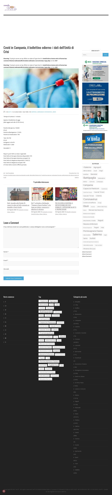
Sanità (77, 432)
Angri (101, 171)
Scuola (77, 445)
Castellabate (104, 188)
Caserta (77, 326)
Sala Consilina (86, 235)
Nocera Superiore (87, 227)
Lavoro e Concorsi (80, 389)
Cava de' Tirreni (99, 192)
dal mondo (78, 351)
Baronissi (94, 174)
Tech (76, 463)
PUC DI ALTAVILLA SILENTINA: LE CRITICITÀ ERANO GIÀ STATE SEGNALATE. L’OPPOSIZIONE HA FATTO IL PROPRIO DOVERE (65, 206)
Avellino (85, 174)
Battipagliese (101, 178)
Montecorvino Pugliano (89, 213)
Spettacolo (78, 451)
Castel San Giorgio (87, 192)
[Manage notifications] (3, 491)
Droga (99, 202)
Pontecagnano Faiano (93, 231)
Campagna (100, 181)
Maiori (84, 210)
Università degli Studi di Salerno (91, 241)
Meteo (77, 395)
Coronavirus (90, 199)
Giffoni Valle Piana (102, 206)
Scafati (92, 238)
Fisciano (93, 206)
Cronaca (26, 210)
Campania (34, 112)
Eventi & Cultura (35, 214)
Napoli (100, 220)
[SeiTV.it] (10, 6)
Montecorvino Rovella (88, 217)
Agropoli (97, 167)
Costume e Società (80, 333)
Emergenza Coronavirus (44, 112)
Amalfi (95, 171)
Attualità (68, 212)
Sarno (85, 238)
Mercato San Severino (96, 210)
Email (6, 260)
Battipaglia (89, 177)
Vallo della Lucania (88, 245)
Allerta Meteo (87, 171)
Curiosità (77, 345)
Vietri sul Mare (98, 245)
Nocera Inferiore (90, 224)
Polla (102, 227)
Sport (76, 457)
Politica (60, 214)
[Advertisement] (56, 30)
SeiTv (9, 112)
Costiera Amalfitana (89, 202)
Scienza (77, 439)
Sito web (6, 269)
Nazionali (77, 407)
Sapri (105, 235)
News (54, 112)
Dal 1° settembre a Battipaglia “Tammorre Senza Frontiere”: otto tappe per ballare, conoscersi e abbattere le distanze (41, 206)
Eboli (86, 206)
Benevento (78, 314)
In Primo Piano (79, 383)
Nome (6, 252)
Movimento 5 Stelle (89, 220)
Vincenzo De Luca (89, 249)
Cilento (99, 196)
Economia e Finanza (81, 364)
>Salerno (87, 167)
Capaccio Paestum (91, 188)
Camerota (91, 181)
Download (78, 358)
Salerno (13, 212)
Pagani (96, 227)
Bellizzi (85, 181)
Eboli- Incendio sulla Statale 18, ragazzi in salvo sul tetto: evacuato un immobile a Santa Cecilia (18, 205)
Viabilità (77, 470)
